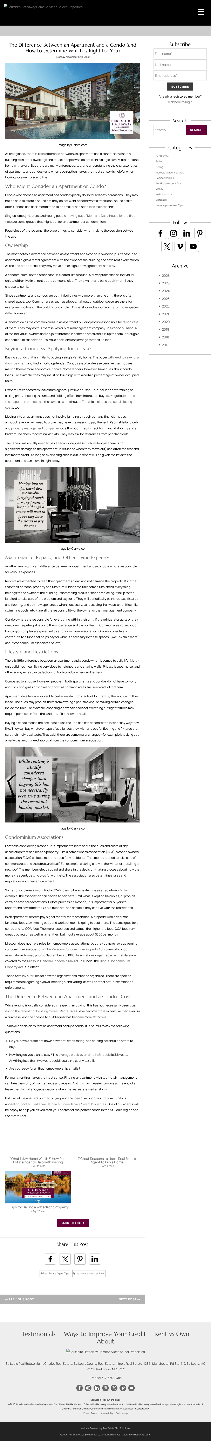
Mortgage (161, 199)
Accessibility (107, 1413)
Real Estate (162, 156)
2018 (165, 337)
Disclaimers (128, 1434)
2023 (166, 298)
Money (159, 189)
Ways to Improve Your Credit (105, 1334)
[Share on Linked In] (94, 1259)
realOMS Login (143, 1434)
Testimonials (39, 1334)
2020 (166, 321)
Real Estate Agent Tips (56, 1273)
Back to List (72, 1223)
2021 (165, 314)
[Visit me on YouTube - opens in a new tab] (193, 246)
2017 (165, 345)
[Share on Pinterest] (80, 1259)
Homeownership (165, 178)
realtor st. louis (164, 194)
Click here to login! (180, 102)
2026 (166, 275)
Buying (159, 167)
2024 (166, 291)
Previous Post (21, 1299)
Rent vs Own (171, 1334)
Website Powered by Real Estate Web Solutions (105, 1428)
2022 (166, 306)
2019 (165, 329)
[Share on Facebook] (50, 1259)
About (105, 1341)
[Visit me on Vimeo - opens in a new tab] (180, 246)
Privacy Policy (90, 1413)
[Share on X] (65, 1259)
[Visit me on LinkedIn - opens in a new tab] (186, 233)
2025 (166, 283)
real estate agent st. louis (89, 1273)
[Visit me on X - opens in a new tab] (166, 246)
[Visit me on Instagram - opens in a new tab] (173, 233)
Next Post (128, 1299)
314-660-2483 (112, 1378)
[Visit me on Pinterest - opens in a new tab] (199, 233)
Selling (159, 161)
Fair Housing (122, 1413)
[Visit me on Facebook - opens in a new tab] (160, 233)
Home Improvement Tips (169, 205)
